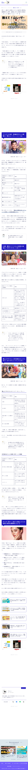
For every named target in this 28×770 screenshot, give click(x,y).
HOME (2, 763)
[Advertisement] (14, 114)
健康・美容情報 (16, 7)
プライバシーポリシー (17, 766)
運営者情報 (9, 766)
